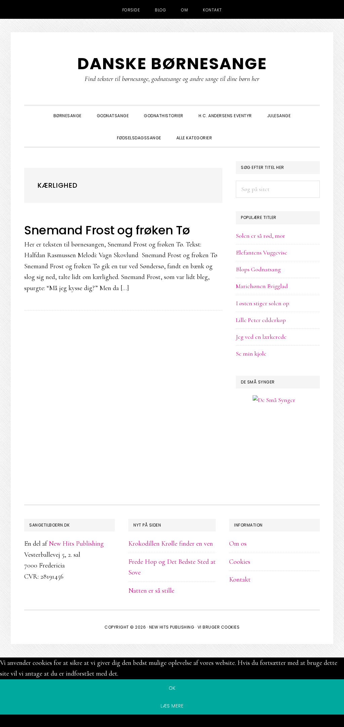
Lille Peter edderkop (261, 320)
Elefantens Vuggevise (261, 252)
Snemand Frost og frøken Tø (107, 230)
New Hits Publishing (76, 544)
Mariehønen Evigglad (262, 286)
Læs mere (172, 705)
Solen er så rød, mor (260, 235)
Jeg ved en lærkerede (261, 336)
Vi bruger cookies (219, 627)
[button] (227, 132)
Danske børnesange (172, 63)
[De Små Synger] (278, 432)
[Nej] (172, 722)
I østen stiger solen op (262, 303)
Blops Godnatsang (258, 269)
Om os (238, 544)
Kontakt (240, 580)
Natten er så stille (151, 591)
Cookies (239, 562)
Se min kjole (251, 353)
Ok (172, 688)
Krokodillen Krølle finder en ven (170, 544)
